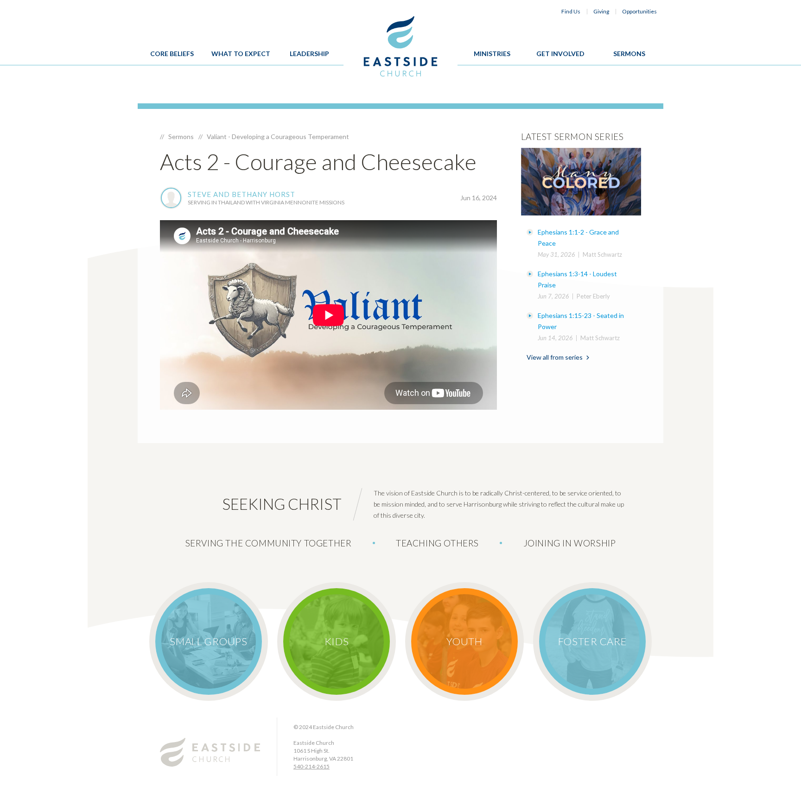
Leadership (309, 53)
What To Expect (240, 53)
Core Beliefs (172, 53)
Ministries (492, 53)
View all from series (555, 357)
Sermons (629, 53)
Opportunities (639, 11)
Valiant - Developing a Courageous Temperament (278, 136)
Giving (601, 11)
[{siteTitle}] (401, 46)
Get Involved (560, 53)
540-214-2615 (311, 766)
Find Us (570, 11)
